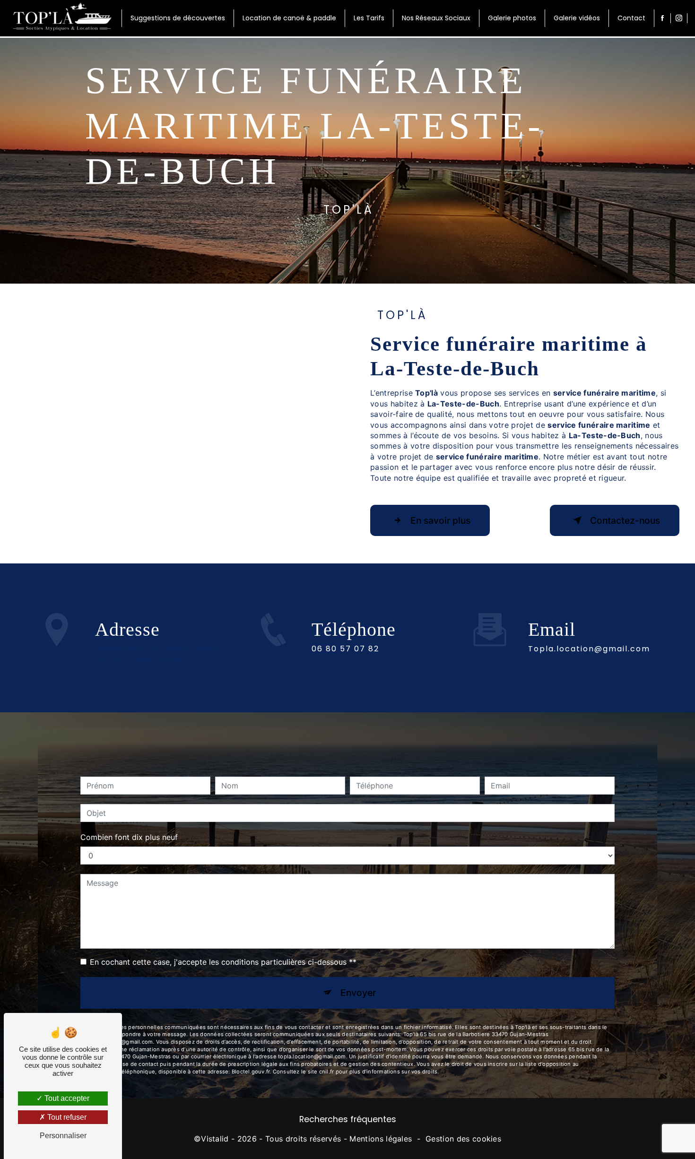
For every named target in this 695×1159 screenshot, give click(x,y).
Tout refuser (66, 1117)
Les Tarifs (369, 18)
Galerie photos (512, 18)
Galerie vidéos (577, 18)
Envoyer (358, 992)
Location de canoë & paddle (289, 18)
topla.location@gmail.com (589, 648)
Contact (631, 18)
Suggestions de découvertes (177, 18)
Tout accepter (66, 1098)
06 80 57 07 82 (345, 648)
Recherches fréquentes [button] (347, 1119)
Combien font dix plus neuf (129, 837)
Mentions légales (380, 1138)
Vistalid (215, 1138)
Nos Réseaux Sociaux (436, 18)
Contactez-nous (625, 520)
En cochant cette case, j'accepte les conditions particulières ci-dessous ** (223, 962)
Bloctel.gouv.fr (250, 1071)
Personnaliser (63, 1136)
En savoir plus (440, 520)
